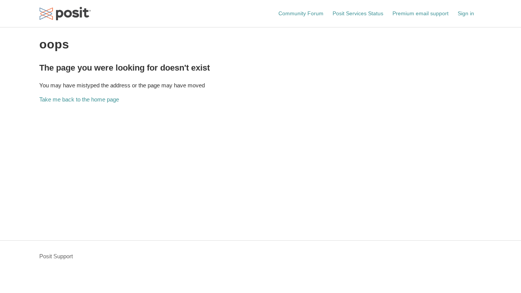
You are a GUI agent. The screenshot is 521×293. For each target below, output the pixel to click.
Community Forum (300, 13)
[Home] (65, 13)
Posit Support (56, 256)
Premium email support (420, 13)
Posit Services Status (358, 13)
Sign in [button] (466, 13)
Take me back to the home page (79, 99)
